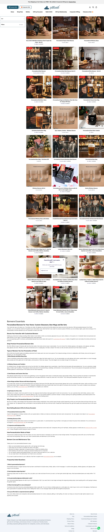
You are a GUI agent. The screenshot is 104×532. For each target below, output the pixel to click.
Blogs (72, 528)
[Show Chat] (99, 528)
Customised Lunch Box (91, 526)
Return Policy (71, 523)
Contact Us (71, 531)
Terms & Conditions (69, 526)
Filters (12, 24)
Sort (2, 18)
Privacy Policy (70, 521)
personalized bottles (49, 456)
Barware (95, 531)
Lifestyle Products (92, 523)
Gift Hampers (93, 521)
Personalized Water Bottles (90, 516)
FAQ (73, 516)
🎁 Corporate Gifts (25, 7)
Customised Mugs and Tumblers (89, 518)
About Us (72, 514)
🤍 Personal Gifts (13, 7)
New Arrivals (94, 514)
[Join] (60, 270)
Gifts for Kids (94, 528)
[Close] (63, 260)
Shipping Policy (70, 518)
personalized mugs (22, 386)
